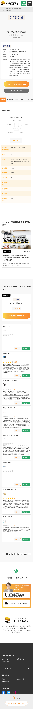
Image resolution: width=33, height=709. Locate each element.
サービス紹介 (10, 99)
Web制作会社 (17, 8)
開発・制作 (9, 8)
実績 (16, 99)
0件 (23, 35)
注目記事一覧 (20, 679)
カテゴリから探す (7, 668)
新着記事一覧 (5, 679)
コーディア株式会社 (6, 10)
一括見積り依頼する (16, 315)
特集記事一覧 (5, 681)
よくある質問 (5, 661)
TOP (2, 8)
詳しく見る (25, 348)
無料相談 (24, 4)
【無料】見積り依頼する (16, 84)
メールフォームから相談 (18, 603)
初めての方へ (5, 659)
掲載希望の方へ (20, 659)
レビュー (23, 99)
